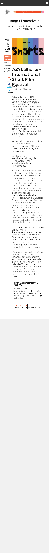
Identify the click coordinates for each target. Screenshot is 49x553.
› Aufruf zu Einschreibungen (26, 27)
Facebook (9, 86)
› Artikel (9, 26)
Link (9, 79)
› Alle (39, 26)
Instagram (32, 307)
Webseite (21, 307)
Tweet (9, 92)
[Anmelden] (47, 3)
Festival (16, 307)
